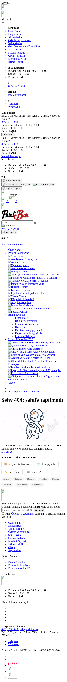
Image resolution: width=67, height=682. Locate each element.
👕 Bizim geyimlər (46, 464)
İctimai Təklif (15, 61)
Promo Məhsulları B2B (21, 339)
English (17, 188)
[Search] (35, 223)
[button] (8, 159)
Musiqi (55, 479)
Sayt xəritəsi (14, 550)
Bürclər (30, 479)
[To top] (2, 489)
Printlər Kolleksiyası (19, 565)
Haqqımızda (14, 34)
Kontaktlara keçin (11, 156)
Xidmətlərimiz (16, 37)
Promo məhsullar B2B (20, 568)
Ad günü (7, 484)
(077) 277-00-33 (17, 85)
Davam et (6, 451)
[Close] (9, 3)
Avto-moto (22, 484)
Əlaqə (11, 382)
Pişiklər (43, 479)
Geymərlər (37, 484)
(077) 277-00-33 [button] (10, 629)
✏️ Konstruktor (12, 472)
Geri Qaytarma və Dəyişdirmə (24, 46)
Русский (49, 184)
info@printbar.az (17, 94)
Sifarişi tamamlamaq (12, 244)
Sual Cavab (14, 49)
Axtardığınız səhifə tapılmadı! (24, 391)
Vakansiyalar (15, 43)
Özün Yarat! (14, 31)
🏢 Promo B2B (34, 472)
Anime (6, 479)
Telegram (13, 641)
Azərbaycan (23, 184)
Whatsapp (13, 644)
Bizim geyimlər (16, 314)
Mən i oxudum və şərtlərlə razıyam (35, 513)
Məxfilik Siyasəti (17, 58)
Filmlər (18, 479)
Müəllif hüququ (16, 52)
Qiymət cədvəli (16, 55)
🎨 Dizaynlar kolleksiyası (16, 464)
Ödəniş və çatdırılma (19, 40)
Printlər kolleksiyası (19, 252)
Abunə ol (39, 510)
